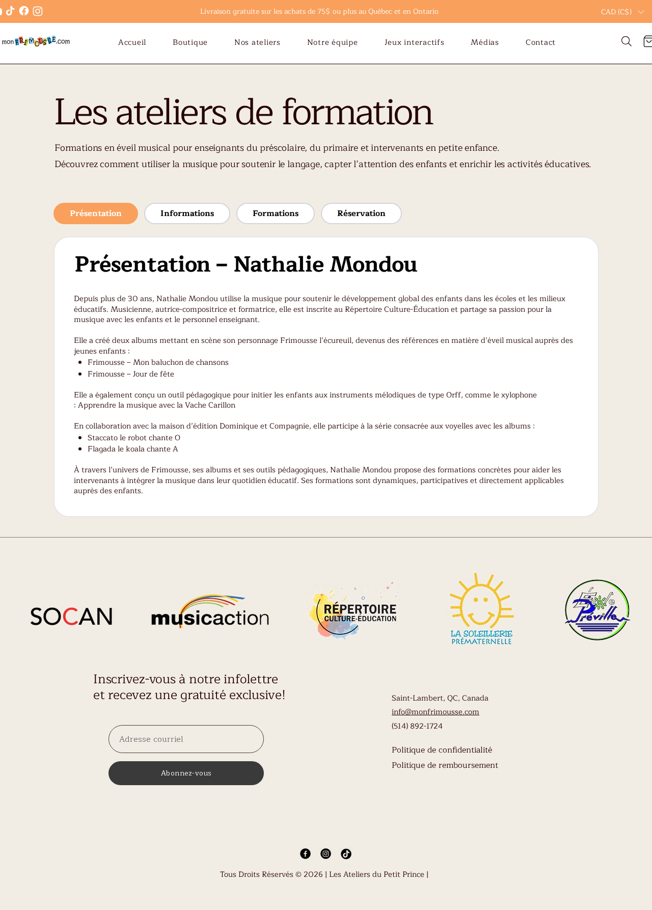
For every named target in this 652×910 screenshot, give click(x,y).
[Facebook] (23, 10)
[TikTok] (346, 853)
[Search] (626, 41)
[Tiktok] (10, 10)
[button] (622, 11)
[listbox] (622, 11)
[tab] (95, 213)
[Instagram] (37, 11)
